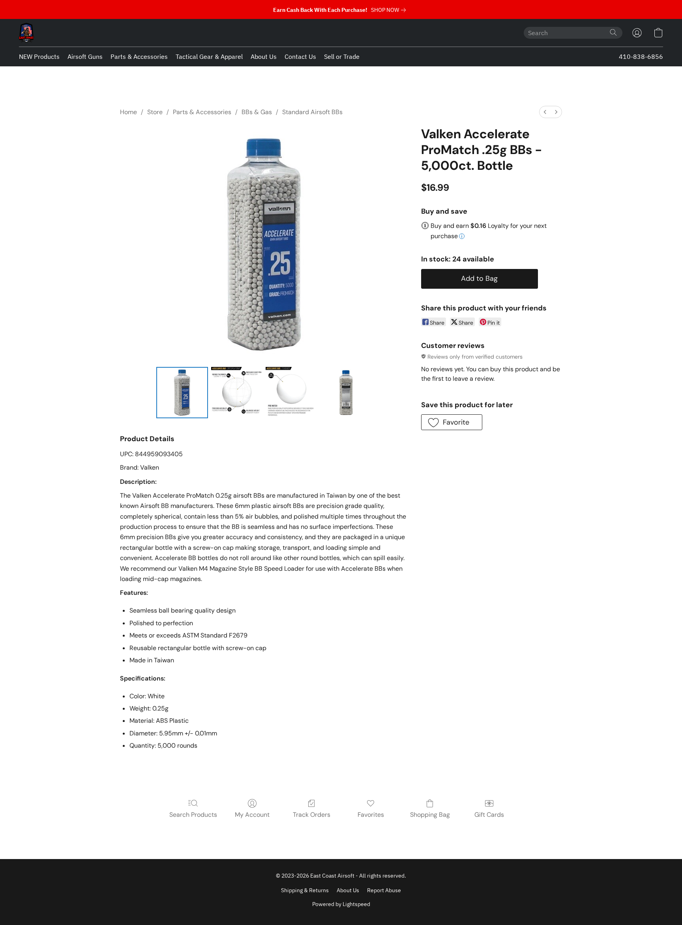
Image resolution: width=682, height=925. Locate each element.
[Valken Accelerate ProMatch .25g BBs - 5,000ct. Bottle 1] (236, 392)
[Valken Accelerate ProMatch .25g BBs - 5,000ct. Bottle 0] (182, 392)
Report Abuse (384, 890)
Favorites (371, 814)
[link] (390, 10)
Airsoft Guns (85, 56)
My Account (252, 814)
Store (155, 112)
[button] (26, 33)
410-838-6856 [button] (641, 56)
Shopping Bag (430, 814)
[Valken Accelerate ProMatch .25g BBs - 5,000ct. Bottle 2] (291, 392)
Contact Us (300, 56)
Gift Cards (489, 814)
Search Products (193, 814)
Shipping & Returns (305, 890)
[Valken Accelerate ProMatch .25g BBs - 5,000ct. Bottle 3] (346, 392)
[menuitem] (545, 112)
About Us (264, 56)
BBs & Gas (257, 112)
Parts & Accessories (139, 56)
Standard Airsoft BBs (312, 112)
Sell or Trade (342, 56)
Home (128, 112)
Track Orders (311, 814)
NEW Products (39, 56)
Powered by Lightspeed (341, 904)
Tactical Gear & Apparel (209, 56)
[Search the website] (613, 32)
